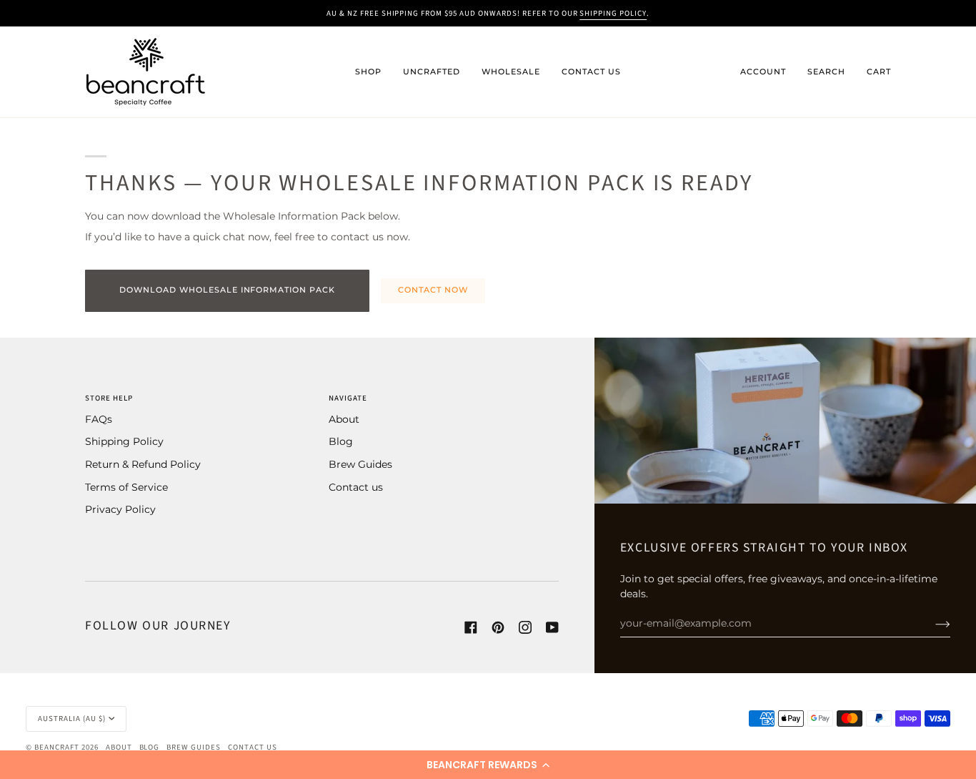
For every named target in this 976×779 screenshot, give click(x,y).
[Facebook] (470, 627)
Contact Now (433, 290)
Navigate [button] (348, 398)
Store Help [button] (109, 398)
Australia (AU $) (72, 718)
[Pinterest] (498, 627)
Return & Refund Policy (143, 464)
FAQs (98, 419)
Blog (341, 441)
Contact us (356, 487)
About (344, 419)
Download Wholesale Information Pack (227, 290)
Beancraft (56, 747)
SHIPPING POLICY (613, 13)
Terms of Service (126, 487)
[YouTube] (552, 627)
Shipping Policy (124, 441)
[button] (488, 764)
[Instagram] (525, 627)
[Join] (931, 623)
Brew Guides (360, 464)
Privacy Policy (120, 509)
